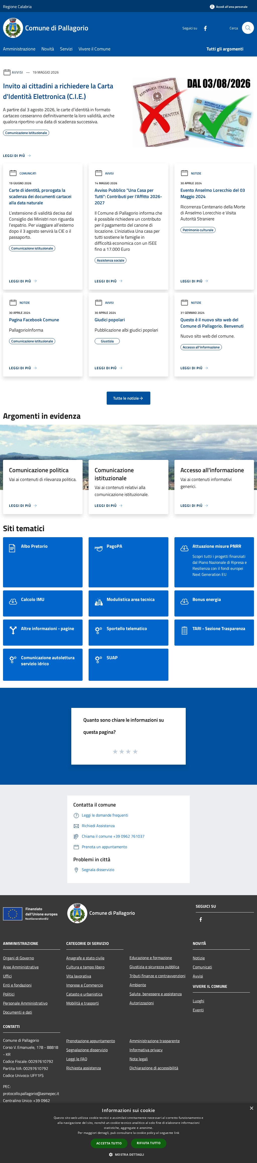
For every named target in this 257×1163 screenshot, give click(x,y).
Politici (9, 994)
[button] (128, 1154)
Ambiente (138, 985)
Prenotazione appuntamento (90, 1041)
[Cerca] (248, 28)
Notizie (196, 173)
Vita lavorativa (78, 976)
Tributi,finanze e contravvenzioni (157, 976)
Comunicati (28, 173)
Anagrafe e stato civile (85, 958)
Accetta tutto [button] (109, 1143)
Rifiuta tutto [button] (149, 1143)
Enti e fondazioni (17, 985)
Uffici (7, 976)
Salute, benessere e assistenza (156, 994)
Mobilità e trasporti (82, 1003)
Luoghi (198, 1001)
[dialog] (128, 1133)
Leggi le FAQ (76, 1059)
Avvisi (17, 72)
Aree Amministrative (21, 967)
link (176, 1133)
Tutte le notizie (126, 398)
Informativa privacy (146, 1050)
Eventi (198, 1010)
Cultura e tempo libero (85, 967)
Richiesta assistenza (83, 1068)
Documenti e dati (17, 1012)
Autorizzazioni (142, 1003)
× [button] (251, 1108)
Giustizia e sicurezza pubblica (154, 967)
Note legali (139, 1059)
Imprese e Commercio (84, 985)
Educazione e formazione (151, 958)
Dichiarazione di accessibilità (154, 1068)
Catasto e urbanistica (84, 994)
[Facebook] (203, 27)
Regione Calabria (17, 7)
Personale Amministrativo (25, 1003)
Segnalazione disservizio (87, 1050)
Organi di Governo (18, 958)
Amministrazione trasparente (155, 1041)
